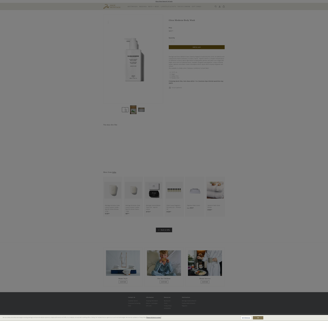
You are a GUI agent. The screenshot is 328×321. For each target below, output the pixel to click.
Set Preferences (246, 318)
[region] (164, 318)
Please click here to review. (154, 317)
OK (258, 318)
